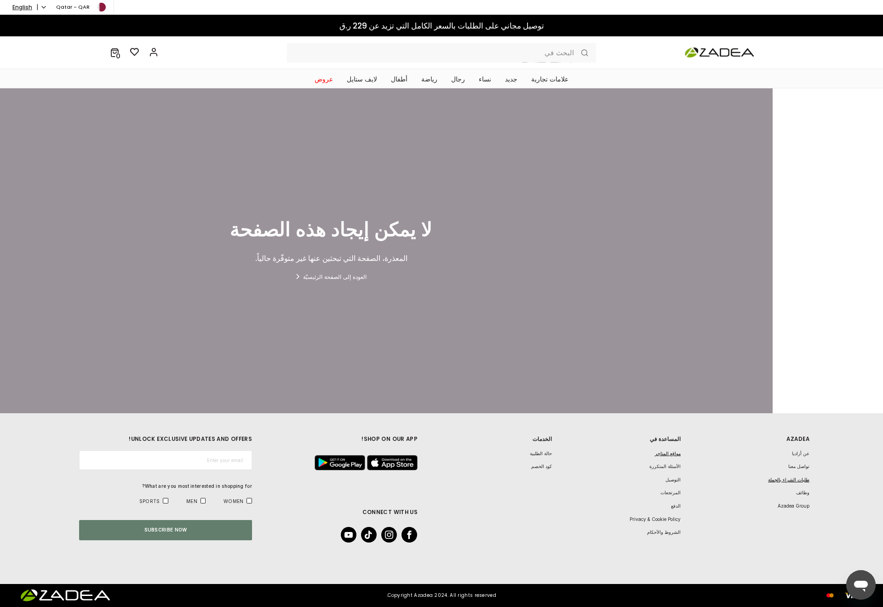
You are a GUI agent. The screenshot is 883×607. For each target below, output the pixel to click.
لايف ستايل (362, 79)
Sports (149, 501)
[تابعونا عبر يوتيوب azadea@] (351, 534)
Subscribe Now (165, 529)
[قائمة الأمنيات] (134, 52)
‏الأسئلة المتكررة (665, 466)
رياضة (429, 79)
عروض (324, 79)
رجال (458, 79)
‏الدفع (676, 506)
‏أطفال (399, 79)
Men (191, 501)
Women (234, 501)
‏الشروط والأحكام (664, 532)
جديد (511, 79)
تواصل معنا (798, 466)
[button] (115, 52)
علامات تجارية (549, 79)
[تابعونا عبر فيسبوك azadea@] (412, 534)
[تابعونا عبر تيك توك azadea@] (371, 534)
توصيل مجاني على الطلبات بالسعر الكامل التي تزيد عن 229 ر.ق (441, 25)
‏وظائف (802, 492)
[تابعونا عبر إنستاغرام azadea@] (391, 534)
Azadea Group (793, 506)
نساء (485, 79)
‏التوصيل (673, 479)
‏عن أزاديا (800, 453)
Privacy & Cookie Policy (655, 519)
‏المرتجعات (670, 492)
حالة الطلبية (541, 453)
